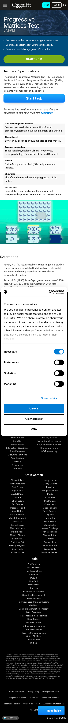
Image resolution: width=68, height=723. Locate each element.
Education (34, 574)
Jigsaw (50, 515)
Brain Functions (17, 451)
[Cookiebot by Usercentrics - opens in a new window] (49, 292)
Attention (17, 468)
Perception (17, 465)
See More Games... (50, 552)
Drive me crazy (17, 515)
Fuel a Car (50, 518)
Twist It (50, 539)
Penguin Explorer (50, 491)
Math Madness (17, 528)
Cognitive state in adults (49, 444)
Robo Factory (17, 501)
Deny (34, 428)
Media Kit (34, 698)
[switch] (59, 362)
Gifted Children (33, 636)
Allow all (34, 408)
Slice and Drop (50, 535)
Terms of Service (16, 692)
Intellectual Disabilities (17, 448)
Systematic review (49, 448)
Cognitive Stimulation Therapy (34, 609)
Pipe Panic (17, 491)
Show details (49, 397)
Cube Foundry (50, 508)
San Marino (11, 718)
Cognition (17, 441)
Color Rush (17, 549)
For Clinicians (33, 568)
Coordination (17, 458)
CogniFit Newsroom (18, 698)
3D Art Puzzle (17, 552)
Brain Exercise (33, 599)
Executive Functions (17, 455)
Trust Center (34, 710)
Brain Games (33, 619)
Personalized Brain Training (33, 616)
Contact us (28, 704)
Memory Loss (17, 444)
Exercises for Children (33, 592)
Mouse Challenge (50, 528)
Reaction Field (50, 545)
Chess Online (17, 480)
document (46, 113)
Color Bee (50, 497)
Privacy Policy (33, 692)
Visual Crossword (17, 518)
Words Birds (50, 549)
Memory (17, 462)
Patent (33, 578)
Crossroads (50, 504)
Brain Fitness (17, 438)
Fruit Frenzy (17, 487)
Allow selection (34, 418)
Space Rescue (17, 525)
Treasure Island (17, 508)
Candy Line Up (50, 484)
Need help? (54, 710)
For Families (34, 564)
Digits (50, 494)
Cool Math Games (34, 629)
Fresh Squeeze (50, 511)
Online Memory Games (34, 626)
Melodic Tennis (17, 535)
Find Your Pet (17, 542)
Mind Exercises (33, 612)
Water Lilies (50, 542)
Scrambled (17, 539)
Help (38, 704)
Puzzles (50, 487)
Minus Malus (50, 525)
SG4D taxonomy (49, 451)
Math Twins (50, 522)
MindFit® (33, 581)
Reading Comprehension (34, 633)
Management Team (50, 692)
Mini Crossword (17, 484)
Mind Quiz (34, 605)
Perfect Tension (50, 532)
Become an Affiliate (50, 698)
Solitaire (17, 497)
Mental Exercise (33, 622)
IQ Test (33, 643)
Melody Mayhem (17, 545)
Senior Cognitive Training (49, 441)
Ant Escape (17, 504)
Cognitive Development (33, 595)
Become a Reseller (12, 704)
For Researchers (33, 571)
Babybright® (34, 585)
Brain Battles (34, 640)
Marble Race (17, 532)
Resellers (33, 588)
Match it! (17, 522)
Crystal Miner (17, 494)
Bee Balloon (50, 501)
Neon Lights (17, 511)
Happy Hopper (50, 480)
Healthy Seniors (49, 438)
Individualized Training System (34, 602)
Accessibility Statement (53, 704)
